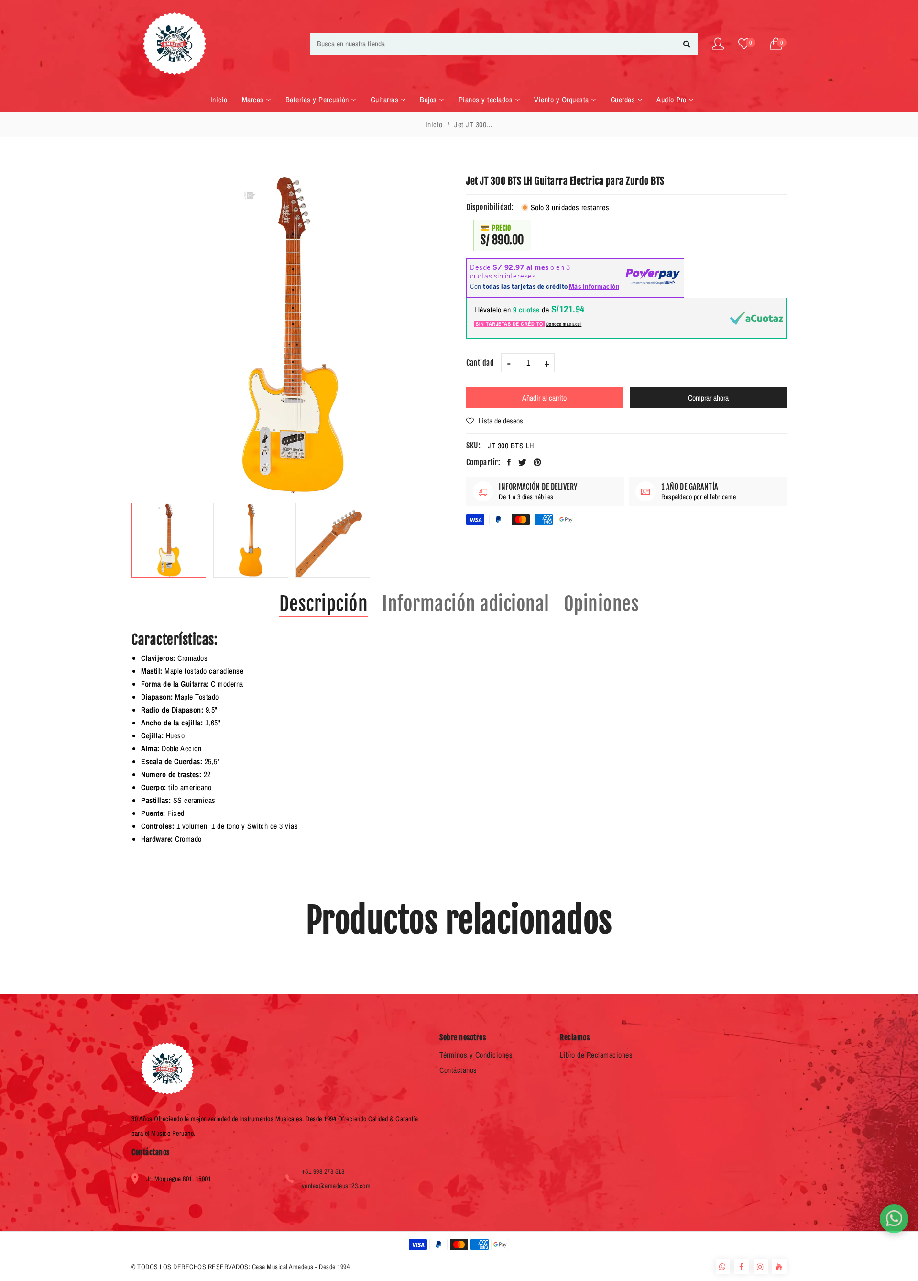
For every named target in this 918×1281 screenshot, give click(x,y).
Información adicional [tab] (465, 604)
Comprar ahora (708, 397)
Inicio (434, 124)
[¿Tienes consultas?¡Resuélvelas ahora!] (894, 1218)
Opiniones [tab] (601, 604)
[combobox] (504, 44)
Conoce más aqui (564, 324)
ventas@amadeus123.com (336, 1185)
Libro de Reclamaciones (596, 1054)
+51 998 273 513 (323, 1171)
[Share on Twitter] (522, 462)
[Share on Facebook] (509, 462)
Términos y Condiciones (476, 1054)
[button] (778, 44)
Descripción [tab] (323, 604)
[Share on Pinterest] (538, 462)
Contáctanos (458, 1070)
